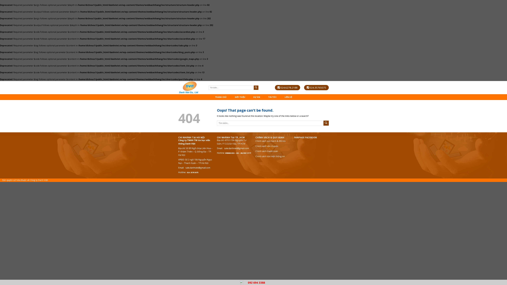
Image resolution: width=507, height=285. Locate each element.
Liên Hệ (288, 97)
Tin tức (272, 97)
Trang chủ (221, 97)
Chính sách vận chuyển (266, 146)
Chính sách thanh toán (266, 151)
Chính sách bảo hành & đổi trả (270, 141)
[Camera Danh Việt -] (191, 87)
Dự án (256, 97)
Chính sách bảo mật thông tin (270, 156)
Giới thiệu (240, 97)
